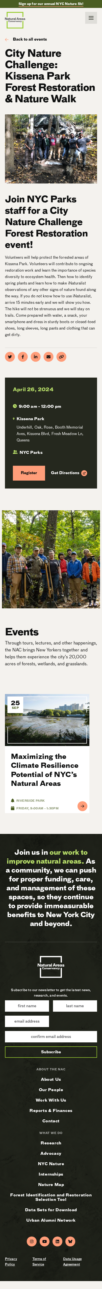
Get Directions (65, 473)
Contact (51, 1121)
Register (25, 473)
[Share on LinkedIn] (36, 357)
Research (51, 1143)
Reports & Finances (51, 1110)
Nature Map (51, 1184)
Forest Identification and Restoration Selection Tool (51, 1197)
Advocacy (51, 1153)
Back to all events (30, 40)
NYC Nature (51, 1164)
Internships (51, 1174)
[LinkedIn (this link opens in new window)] (57, 1241)
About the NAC (50, 1069)
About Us (51, 1079)
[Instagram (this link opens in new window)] (32, 1241)
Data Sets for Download (51, 1210)
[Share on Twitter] (10, 357)
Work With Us (51, 1100)
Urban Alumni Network (51, 1220)
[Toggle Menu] (91, 18)
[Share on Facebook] (23, 357)
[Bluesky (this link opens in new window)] (70, 1241)
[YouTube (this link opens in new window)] (45, 1241)
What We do (51, 1133)
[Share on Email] (48, 357)
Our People (51, 1090)
